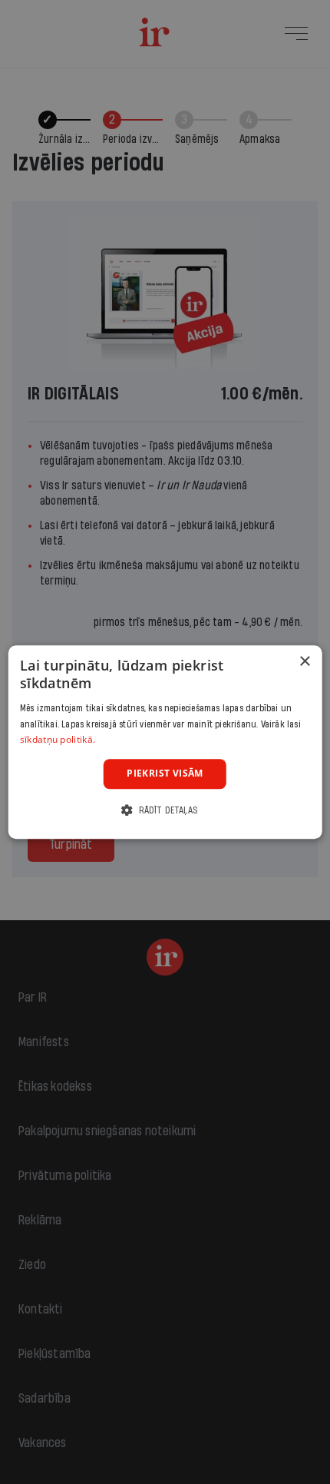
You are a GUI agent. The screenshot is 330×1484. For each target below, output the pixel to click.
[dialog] (165, 742)
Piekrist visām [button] (165, 773)
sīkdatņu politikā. (57, 740)
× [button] (304, 661)
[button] (165, 810)
